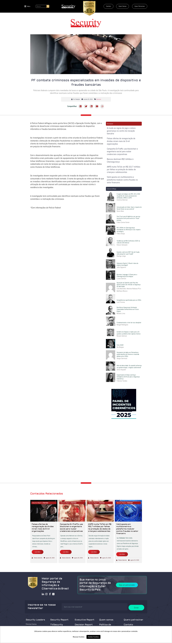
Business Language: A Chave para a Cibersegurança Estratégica (127, 275)
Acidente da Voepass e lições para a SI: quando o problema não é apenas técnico (128, 333)
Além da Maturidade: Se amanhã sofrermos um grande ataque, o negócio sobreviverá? (129, 366)
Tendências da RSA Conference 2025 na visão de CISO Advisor (128, 242)
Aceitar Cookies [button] (93, 637)
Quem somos (106, 619)
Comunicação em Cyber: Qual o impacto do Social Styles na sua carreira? (129, 208)
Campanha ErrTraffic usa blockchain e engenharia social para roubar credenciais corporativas (122, 151)
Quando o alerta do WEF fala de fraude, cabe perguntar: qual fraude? (128, 253)
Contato (128, 624)
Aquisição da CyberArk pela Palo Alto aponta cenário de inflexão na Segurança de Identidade (128, 284)
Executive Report (84, 619)
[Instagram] (46, 594)
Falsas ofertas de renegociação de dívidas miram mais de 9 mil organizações (121, 141)
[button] (27, 6)
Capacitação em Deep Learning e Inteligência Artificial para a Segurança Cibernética (128, 377)
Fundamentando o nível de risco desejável (129, 323)
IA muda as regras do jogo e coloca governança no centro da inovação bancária (121, 131)
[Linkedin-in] (43, 594)
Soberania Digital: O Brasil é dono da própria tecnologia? (127, 264)
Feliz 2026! (120, 345)
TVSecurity (56, 624)
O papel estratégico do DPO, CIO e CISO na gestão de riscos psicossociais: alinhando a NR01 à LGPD (128, 196)
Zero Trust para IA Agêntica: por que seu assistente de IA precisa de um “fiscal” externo (128, 218)
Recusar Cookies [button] (78, 637)
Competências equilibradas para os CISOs (129, 300)
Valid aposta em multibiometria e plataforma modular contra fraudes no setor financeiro (122, 180)
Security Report (59, 619)
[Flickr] (53, 594)
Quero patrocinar (133, 619)
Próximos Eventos (31, 624)
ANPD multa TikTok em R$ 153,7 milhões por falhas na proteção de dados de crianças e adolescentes (123, 169)
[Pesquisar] (47, 6)
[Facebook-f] (50, 594)
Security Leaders (35, 619)
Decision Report (84, 624)
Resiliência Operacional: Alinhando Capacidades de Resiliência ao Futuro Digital (128, 309)
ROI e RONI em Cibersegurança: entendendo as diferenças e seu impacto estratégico (128, 229)
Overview (98, 99)
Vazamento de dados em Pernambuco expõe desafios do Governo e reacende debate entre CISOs (128, 354)
